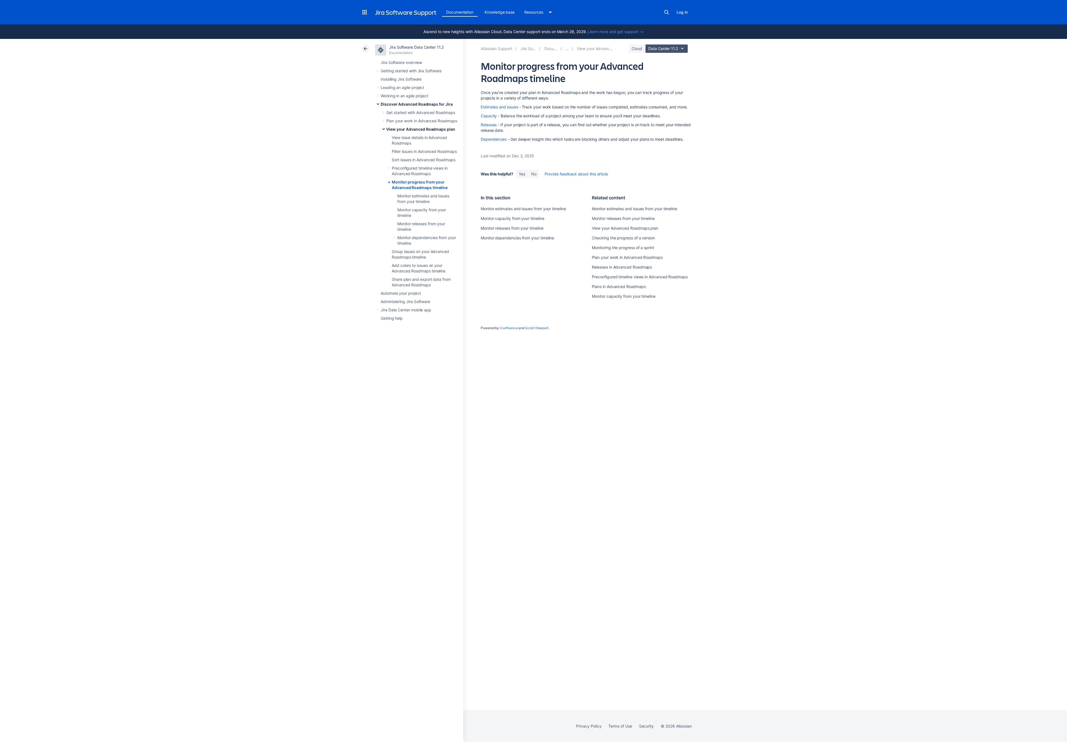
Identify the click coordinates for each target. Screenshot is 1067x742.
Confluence (509, 328)
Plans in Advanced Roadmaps (618, 286)
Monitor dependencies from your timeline (517, 237)
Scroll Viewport (537, 328)
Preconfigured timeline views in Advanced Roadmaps (640, 276)
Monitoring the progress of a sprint (623, 247)
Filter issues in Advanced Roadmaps (424, 151)
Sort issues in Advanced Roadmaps (423, 159)
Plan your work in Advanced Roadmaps (421, 120)
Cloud (637, 48)
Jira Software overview (401, 62)
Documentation (459, 12)
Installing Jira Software (401, 79)
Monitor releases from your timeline (512, 228)
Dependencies (494, 139)
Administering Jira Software (405, 301)
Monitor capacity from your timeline (512, 218)
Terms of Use (620, 726)
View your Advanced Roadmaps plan (420, 129)
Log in (682, 12)
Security (646, 726)
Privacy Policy (588, 726)
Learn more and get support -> (616, 31)
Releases (489, 124)
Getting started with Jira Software (411, 70)
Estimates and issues (499, 107)
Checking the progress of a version (623, 237)
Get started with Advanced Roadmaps (420, 112)
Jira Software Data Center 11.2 (416, 47)
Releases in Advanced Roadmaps (622, 267)
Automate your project (401, 293)
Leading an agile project (402, 87)
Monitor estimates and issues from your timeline (523, 208)
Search (666, 12)
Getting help (392, 318)
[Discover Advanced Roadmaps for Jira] (567, 48)
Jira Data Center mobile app (406, 309)
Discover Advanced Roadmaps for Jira (417, 104)
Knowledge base (500, 12)
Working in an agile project (404, 95)
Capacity (489, 115)
